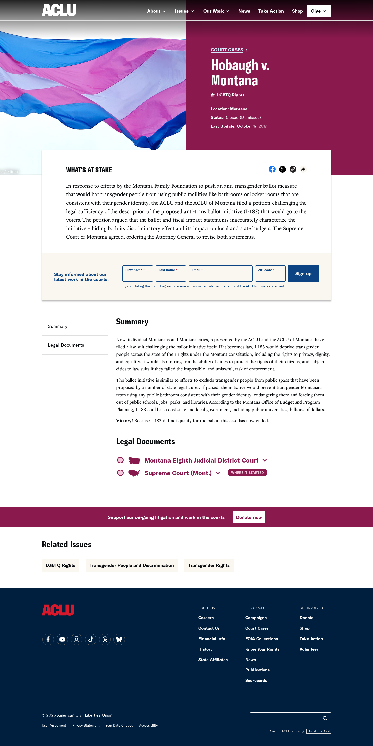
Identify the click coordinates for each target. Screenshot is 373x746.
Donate (306, 617)
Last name (167, 270)
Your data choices (119, 725)
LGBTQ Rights (230, 94)
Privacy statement (86, 725)
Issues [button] (182, 11)
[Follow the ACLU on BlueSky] (119, 639)
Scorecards (256, 680)
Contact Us (209, 628)
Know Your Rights (262, 649)
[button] (293, 170)
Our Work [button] (214, 11)
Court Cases (227, 49)
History (205, 649)
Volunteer (309, 649)
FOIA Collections (261, 638)
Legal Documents (66, 345)
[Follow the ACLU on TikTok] (90, 639)
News (244, 11)
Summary (57, 326)
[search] (325, 718)
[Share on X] (282, 171)
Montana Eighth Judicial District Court (202, 460)
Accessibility (148, 725)
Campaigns (256, 617)
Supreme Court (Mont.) (178, 472)
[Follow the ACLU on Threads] (105, 639)
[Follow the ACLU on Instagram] (76, 639)
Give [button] (316, 11)
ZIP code (265, 270)
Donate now (249, 517)
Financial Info (211, 638)
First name (133, 270)
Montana (238, 108)
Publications (257, 669)
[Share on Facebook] (272, 171)
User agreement (54, 725)
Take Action (271, 11)
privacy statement (271, 286)
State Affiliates (213, 659)
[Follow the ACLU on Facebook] (48, 639)
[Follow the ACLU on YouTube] (62, 639)
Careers (205, 617)
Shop (297, 11)
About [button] (154, 11)
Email (196, 270)
